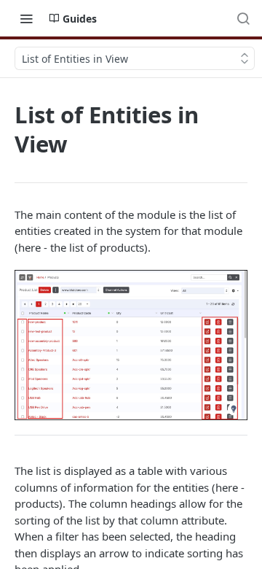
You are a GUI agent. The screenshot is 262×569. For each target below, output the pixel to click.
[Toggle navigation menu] (26, 18)
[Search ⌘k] (243, 18)
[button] (131, 345)
